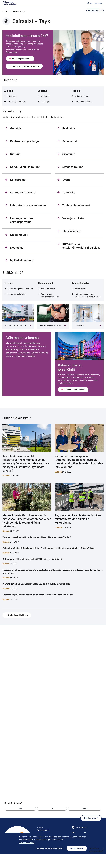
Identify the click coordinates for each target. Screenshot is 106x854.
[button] (20, 809)
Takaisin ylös (90, 818)
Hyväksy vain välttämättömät (49, 848)
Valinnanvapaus (48, 289)
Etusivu (5, 11)
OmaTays (45, 101)
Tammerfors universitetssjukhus (50, 295)
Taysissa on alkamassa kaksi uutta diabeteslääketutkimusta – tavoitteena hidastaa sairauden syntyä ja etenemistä (52, 571)
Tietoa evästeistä (26, 842)
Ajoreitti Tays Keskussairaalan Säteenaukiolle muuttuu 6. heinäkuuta (36, 584)
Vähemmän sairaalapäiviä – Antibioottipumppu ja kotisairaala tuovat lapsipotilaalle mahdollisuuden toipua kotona (79, 461)
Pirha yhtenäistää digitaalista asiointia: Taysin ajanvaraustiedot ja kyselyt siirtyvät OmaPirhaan (48, 548)
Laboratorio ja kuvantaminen (20, 289)
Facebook (80, 827)
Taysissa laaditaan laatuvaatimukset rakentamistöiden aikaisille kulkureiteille (78, 519)
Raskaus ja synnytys (16, 101)
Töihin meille (80, 289)
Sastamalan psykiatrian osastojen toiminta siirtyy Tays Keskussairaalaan (38, 595)
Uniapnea (45, 96)
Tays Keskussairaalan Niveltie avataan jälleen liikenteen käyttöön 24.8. (37, 537)
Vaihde (43, 828)
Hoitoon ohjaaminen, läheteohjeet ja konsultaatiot (87, 295)
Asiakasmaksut (81, 96)
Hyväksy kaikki (76, 848)
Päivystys (11, 96)
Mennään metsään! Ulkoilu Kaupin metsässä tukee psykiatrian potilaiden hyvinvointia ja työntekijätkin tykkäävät (26, 521)
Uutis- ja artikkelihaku (18, 615)
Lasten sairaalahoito (16, 294)
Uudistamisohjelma (83, 101)
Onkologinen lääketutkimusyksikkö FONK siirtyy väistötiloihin (32, 559)
